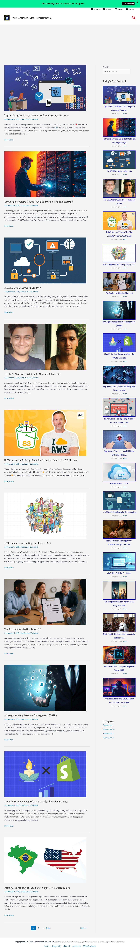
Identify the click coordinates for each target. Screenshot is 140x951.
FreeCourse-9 (108, 737)
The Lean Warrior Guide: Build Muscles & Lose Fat (32, 374)
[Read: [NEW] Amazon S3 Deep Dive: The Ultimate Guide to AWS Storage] (45, 432)
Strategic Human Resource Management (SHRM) (30, 715)
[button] (134, 18)
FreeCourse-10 (26, 119)
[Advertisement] (70, 41)
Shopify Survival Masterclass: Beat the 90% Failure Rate (36, 801)
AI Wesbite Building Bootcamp (119, 573)
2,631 (48, 928)
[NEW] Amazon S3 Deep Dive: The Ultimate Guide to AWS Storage (40, 460)
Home (46, 946)
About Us (67, 946)
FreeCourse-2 (108, 733)
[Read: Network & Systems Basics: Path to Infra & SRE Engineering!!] (45, 174)
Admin (125, 113)
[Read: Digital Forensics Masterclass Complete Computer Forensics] (45, 88)
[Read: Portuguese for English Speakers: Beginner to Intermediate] (45, 860)
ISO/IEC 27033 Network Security (22, 288)
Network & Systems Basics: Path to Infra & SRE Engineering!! (38, 201)
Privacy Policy (56, 946)
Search (105, 67)
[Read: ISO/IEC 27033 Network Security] (45, 260)
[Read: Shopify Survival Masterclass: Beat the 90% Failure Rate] (45, 774)
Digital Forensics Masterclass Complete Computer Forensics (37, 115)
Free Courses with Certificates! (31, 17)
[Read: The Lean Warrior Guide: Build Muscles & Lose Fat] (45, 346)
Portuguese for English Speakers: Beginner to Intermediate (37, 888)
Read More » (9, 140)
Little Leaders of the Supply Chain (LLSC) (27, 543)
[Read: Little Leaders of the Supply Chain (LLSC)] (45, 515)
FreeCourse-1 (108, 725)
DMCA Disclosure (89, 946)
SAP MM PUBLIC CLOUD (119, 483)
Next (83, 928)
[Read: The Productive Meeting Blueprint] (45, 602)
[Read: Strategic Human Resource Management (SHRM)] (45, 688)
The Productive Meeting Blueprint (22, 629)
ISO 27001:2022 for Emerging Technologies (119, 512)
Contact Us (76, 946)
